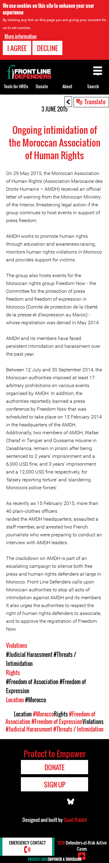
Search (93, 86)
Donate (42, 86)
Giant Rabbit (75, 819)
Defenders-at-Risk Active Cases (82, 845)
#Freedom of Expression (56, 722)
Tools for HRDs (16, 86)
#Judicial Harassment (29, 654)
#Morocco (35, 700)
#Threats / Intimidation (78, 729)
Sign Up (54, 784)
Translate (95, 101)
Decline (47, 48)
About (67, 86)
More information (21, 36)
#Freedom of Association (32, 682)
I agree (17, 48)
